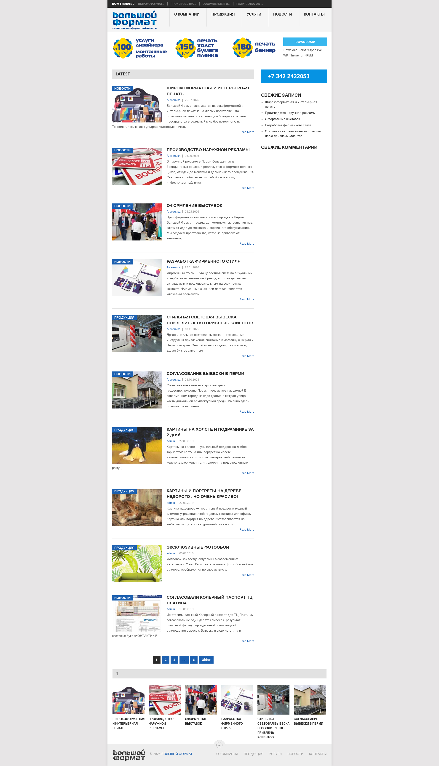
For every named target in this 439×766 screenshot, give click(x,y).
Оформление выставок (194, 205)
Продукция (223, 14)
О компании (187, 14)
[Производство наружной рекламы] (165, 700)
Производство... (183, 3)
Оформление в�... (216, 3)
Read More (247, 132)
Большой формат (177, 754)
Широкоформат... (151, 3)
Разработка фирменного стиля (204, 261)
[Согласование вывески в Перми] (310, 700)
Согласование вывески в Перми (205, 373)
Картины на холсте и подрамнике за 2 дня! (210, 432)
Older (206, 660)
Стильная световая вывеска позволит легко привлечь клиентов (210, 320)
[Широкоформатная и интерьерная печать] (128, 700)
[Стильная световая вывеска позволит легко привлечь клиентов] (273, 700)
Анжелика (173, 100)
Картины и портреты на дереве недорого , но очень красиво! (204, 493)
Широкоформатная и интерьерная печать (208, 90)
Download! (305, 42)
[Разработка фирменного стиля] (237, 700)
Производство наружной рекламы (208, 149)
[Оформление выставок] (201, 700)
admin (171, 441)
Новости (282, 14)
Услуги (254, 14)
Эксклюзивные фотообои (198, 547)
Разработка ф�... (249, 3)
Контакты (314, 14)
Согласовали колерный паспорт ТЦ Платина (209, 600)
